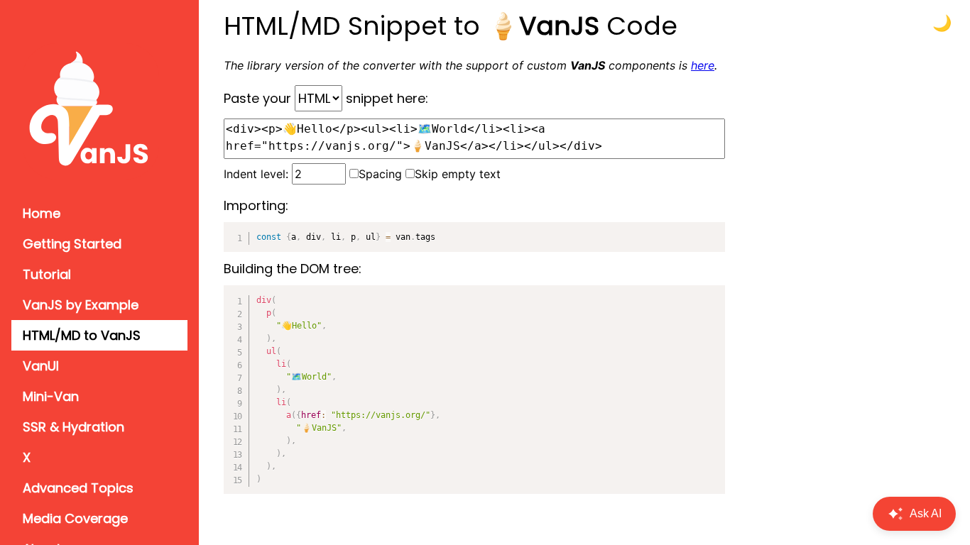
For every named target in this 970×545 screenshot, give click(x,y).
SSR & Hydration (73, 427)
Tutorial (47, 274)
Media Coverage (75, 518)
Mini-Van (51, 396)
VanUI (41, 366)
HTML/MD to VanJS (82, 335)
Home (41, 213)
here (702, 65)
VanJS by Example (80, 305)
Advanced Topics (78, 488)
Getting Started (72, 244)
